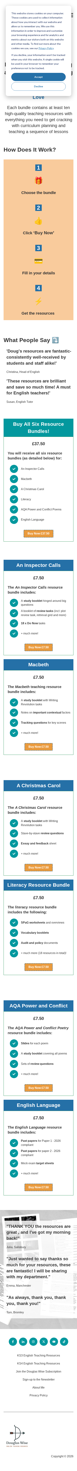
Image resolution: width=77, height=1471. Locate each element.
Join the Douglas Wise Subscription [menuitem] (38, 1371)
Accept (38, 76)
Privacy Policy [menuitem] (39, 1395)
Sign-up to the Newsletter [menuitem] (39, 1379)
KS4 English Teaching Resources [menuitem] (38, 1363)
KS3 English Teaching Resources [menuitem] (38, 1355)
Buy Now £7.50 (38, 647)
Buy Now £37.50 (38, 533)
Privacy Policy (46, 48)
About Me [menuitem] (38, 1387)
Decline (38, 86)
